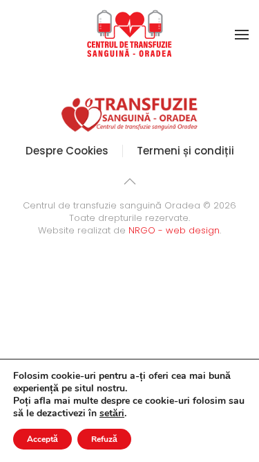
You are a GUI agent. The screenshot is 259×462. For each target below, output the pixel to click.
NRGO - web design (174, 230)
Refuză (104, 439)
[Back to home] (130, 34)
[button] (242, 34)
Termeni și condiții (185, 150)
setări (111, 413)
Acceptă (42, 439)
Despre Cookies (67, 150)
